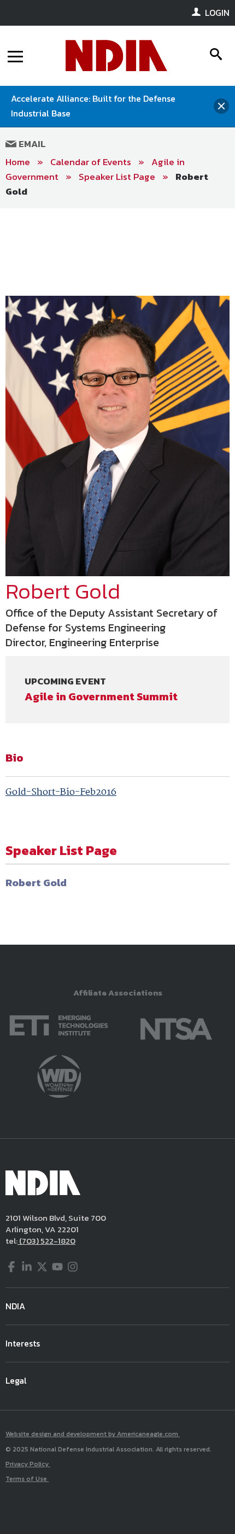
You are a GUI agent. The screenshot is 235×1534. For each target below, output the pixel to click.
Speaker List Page (117, 176)
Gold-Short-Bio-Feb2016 (60, 792)
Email (31, 144)
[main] (117, 576)
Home (17, 162)
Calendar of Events (90, 162)
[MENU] (15, 56)
